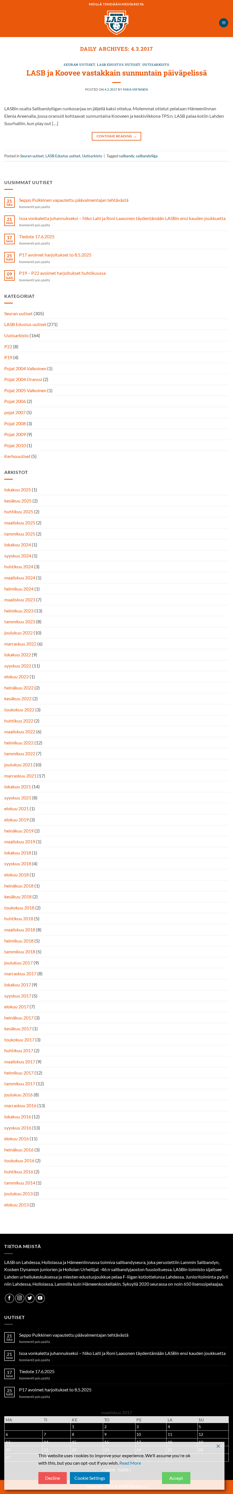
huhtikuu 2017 (18, 1050)
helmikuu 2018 (19, 940)
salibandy (126, 156)
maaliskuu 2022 (19, 731)
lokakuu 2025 (17, 489)
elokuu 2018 (16, 874)
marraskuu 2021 (20, 775)
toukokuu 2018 (19, 907)
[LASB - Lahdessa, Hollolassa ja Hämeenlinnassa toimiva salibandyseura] (116, 23)
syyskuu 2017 (17, 995)
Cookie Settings (89, 1478)
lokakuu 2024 (17, 544)
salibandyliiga (147, 156)
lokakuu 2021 (17, 786)
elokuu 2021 (16, 808)
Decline (52, 1478)
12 (201, 1434)
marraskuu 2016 (20, 1105)
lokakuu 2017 (17, 984)
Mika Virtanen (135, 89)
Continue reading (117, 136)
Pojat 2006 (15, 401)
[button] (223, 23)
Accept (176, 1478)
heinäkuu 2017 (19, 1017)
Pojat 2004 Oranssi (23, 379)
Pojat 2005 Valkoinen (25, 390)
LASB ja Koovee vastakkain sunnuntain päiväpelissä (116, 73)
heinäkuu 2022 (19, 687)
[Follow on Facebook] (9, 1298)
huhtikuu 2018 (18, 918)
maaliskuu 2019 (19, 841)
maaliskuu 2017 (19, 1061)
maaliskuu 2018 (19, 929)
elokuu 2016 (16, 1138)
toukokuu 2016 (19, 1160)
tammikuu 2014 (19, 1182)
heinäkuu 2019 (19, 830)
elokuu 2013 (16, 1204)
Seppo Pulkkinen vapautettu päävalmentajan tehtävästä (73, 200)
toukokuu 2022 (19, 709)
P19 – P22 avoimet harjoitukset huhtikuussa (62, 273)
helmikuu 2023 (19, 610)
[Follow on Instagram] (19, 1298)
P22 (8, 346)
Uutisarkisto (155, 64)
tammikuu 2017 (19, 1083)
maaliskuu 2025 (19, 522)
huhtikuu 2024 (18, 566)
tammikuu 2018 (19, 951)
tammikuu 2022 (19, 753)
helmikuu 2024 (19, 588)
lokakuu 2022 (17, 654)
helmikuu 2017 (19, 1072)
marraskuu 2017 (20, 973)
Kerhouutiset (17, 456)
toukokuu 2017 (19, 1039)
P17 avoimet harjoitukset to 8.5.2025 (55, 254)
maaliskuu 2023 (19, 599)
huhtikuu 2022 (18, 720)
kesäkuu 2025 (18, 500)
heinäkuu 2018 (19, 885)
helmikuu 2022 (19, 742)
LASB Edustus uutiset (118, 64)
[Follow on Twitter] (30, 1298)
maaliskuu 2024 (19, 577)
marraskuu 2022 (20, 643)
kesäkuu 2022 (18, 698)
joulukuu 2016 (18, 1094)
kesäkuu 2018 (18, 896)
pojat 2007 (15, 412)
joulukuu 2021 (18, 764)
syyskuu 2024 (17, 555)
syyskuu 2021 (17, 797)
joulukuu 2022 (18, 632)
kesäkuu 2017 (18, 1028)
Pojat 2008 (15, 423)
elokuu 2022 (16, 676)
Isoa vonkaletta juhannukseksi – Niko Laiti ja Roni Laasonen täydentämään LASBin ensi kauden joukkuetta (122, 218)
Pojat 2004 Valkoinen (25, 368)
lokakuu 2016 (17, 1116)
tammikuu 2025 (19, 533)
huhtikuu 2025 (18, 511)
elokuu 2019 (16, 819)
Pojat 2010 (15, 445)
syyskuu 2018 (17, 863)
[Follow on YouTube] (40, 1298)
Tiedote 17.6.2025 (37, 236)
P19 (8, 357)
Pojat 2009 (15, 434)
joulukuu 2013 (18, 1193)
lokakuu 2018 (17, 852)
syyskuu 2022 (17, 665)
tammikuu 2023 (19, 621)
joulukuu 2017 (18, 962)
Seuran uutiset (79, 64)
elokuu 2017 (16, 1006)
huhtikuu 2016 (18, 1171)
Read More (130, 1462)
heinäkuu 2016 (19, 1149)
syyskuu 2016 (17, 1127)
